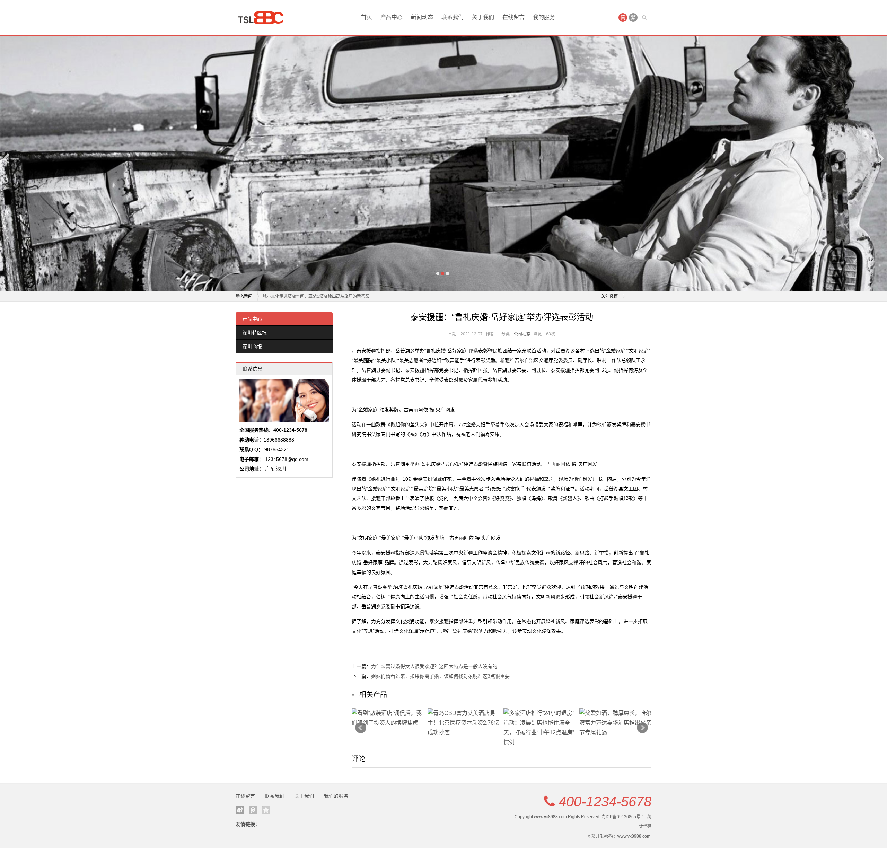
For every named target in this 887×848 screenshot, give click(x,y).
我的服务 (544, 17)
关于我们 (483, 17)
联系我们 (452, 17)
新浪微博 (240, 810)
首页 (366, 17)
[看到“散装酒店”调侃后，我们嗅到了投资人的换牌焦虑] (388, 718)
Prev (360, 727)
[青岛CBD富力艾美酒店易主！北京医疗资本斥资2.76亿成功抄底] (464, 722)
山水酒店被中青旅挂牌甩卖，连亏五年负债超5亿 (307, 296)
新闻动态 (422, 17)
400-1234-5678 (605, 801)
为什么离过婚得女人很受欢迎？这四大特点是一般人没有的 (434, 666)
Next (880, 158)
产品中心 (391, 17)
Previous (6, 158)
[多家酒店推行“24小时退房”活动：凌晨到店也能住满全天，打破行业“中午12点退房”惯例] (539, 727)
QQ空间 (266, 810)
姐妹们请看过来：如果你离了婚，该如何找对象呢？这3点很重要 (440, 676)
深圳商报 (252, 346)
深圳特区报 (255, 332)
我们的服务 (336, 796)
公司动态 (522, 334)
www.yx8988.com (550, 816)
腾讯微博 (253, 810)
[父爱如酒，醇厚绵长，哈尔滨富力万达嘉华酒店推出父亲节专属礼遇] (615, 722)
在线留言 (513, 17)
